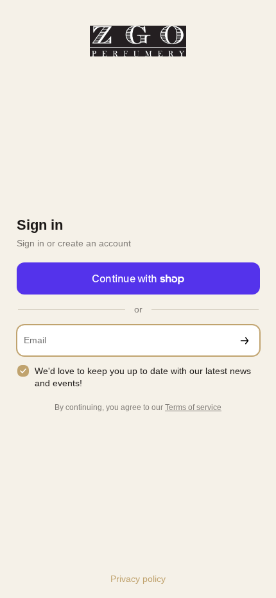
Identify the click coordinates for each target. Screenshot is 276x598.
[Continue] (244, 340)
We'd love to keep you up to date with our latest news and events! (143, 377)
